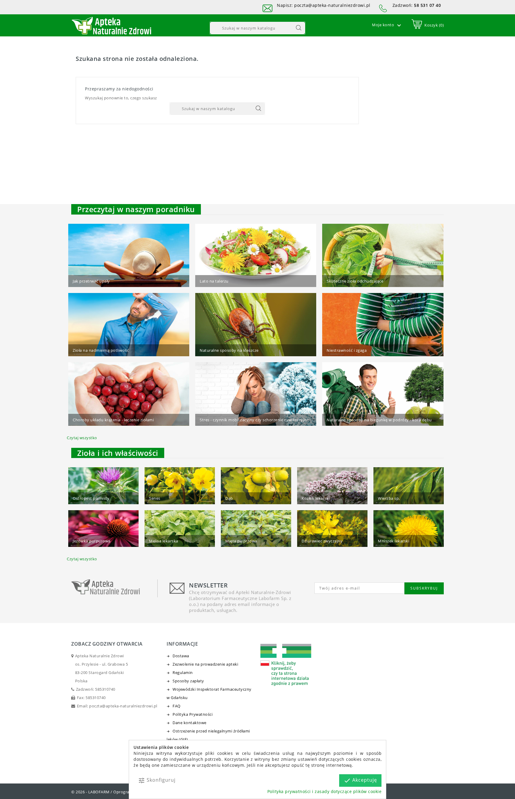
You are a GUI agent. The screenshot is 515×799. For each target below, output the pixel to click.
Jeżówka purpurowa (92, 541)
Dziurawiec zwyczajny (322, 541)
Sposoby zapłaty (188, 681)
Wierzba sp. (389, 498)
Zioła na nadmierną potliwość (101, 350)
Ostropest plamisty (91, 498)
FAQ (177, 706)
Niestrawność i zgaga (347, 350)
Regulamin (183, 672)
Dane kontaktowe (190, 722)
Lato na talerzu (214, 281)
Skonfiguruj (157, 780)
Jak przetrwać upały (91, 281)
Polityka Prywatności (192, 714)
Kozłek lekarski (316, 498)
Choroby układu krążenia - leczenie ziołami (113, 419)
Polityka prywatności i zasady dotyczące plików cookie (324, 791)
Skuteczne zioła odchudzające (355, 281)
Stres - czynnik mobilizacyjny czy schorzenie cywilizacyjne (254, 419)
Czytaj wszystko (82, 437)
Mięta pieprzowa (241, 541)
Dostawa (181, 655)
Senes (154, 498)
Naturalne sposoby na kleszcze (229, 350)
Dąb (229, 498)
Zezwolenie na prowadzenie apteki (205, 664)
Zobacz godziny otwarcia (107, 644)
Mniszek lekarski (393, 541)
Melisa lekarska (163, 541)
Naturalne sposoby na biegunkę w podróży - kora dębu (379, 419)
